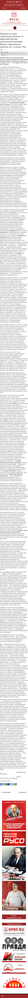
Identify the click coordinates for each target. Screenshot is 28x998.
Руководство (11, 5)
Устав (19, 1)
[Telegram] (11, 784)
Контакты (11, 1)
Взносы (20, 5)
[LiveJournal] (8, 784)
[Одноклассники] (3, 784)
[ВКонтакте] (1, 784)
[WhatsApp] (13, 784)
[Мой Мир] (6, 784)
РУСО (14, 19)
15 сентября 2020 (5, 52)
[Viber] (16, 784)
